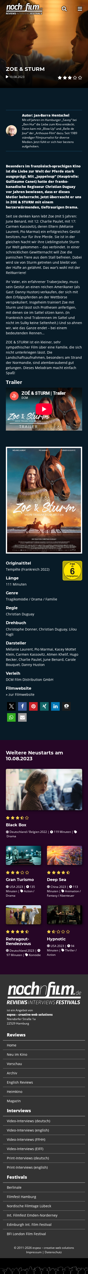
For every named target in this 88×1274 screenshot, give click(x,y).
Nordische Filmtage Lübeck (29, 1206)
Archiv (12, 1073)
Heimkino (14, 1091)
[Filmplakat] (44, 503)
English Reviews (20, 1082)
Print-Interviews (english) (27, 1167)
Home (11, 1045)
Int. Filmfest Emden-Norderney (32, 1215)
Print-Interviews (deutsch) (28, 1158)
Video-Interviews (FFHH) (26, 1139)
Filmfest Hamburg (21, 1196)
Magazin (14, 1101)
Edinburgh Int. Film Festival (29, 1224)
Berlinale (14, 1187)
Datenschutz (53, 1252)
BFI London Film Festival (26, 1233)
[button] (11, 706)
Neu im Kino (17, 1054)
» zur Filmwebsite (20, 694)
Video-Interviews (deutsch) (28, 1121)
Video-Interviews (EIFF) (25, 1148)
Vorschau (14, 1063)
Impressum (34, 1252)
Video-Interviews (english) (28, 1130)
